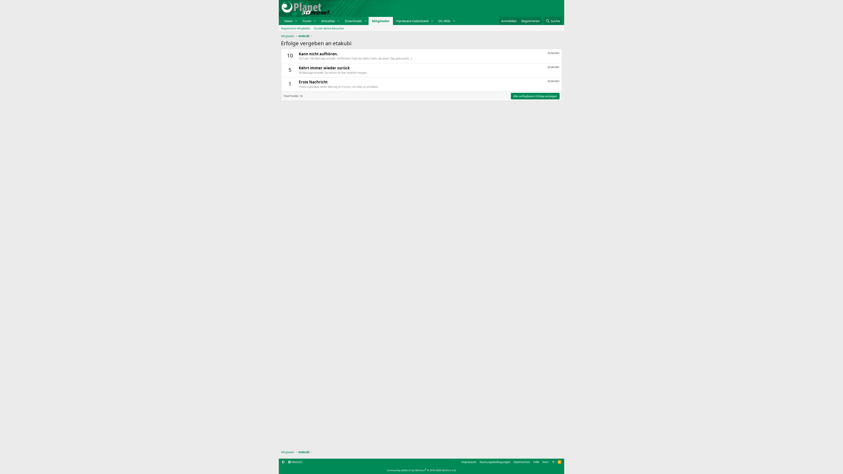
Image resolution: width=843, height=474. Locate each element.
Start (545, 462)
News (288, 21)
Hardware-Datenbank (412, 21)
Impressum (468, 462)
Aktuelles (328, 21)
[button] (296, 21)
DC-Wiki (444, 21)
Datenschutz (521, 462)
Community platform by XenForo (421, 470)
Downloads (353, 21)
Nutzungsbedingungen (495, 462)
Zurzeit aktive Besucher (329, 28)
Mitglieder (381, 21)
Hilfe (536, 462)
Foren (307, 21)
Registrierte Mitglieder (295, 28)
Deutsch (296, 462)
